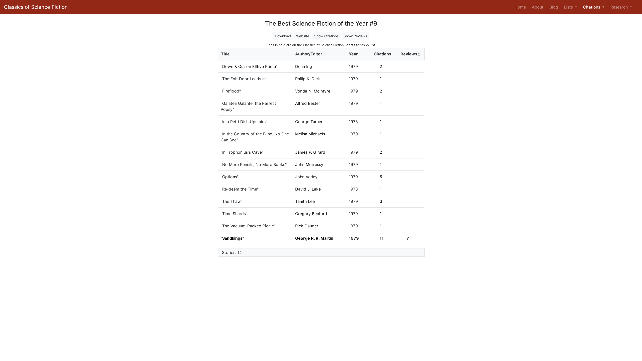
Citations (382, 53)
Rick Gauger (306, 225)
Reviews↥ (410, 53)
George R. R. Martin (314, 238)
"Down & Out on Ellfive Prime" (249, 66)
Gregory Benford (311, 213)
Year (353, 53)
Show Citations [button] (326, 36)
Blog (553, 7)
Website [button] (302, 36)
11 (382, 238)
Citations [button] (592, 7)
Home (521, 7)
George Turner (309, 121)
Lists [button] (569, 7)
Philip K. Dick (307, 78)
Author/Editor (308, 53)
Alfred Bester (307, 103)
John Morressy (309, 164)
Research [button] (619, 7)
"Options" (229, 176)
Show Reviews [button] (355, 36)
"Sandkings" (232, 238)
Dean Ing (303, 66)
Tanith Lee (305, 201)
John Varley (306, 176)
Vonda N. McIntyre (312, 91)
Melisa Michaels (310, 133)
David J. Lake (308, 189)
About (537, 7)
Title (225, 53)
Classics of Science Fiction (36, 7)
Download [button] (283, 36)
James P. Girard (310, 152)
